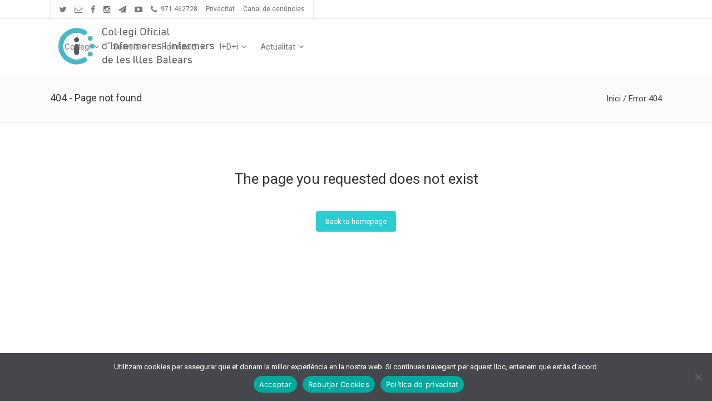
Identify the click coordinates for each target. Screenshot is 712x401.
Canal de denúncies (274, 9)
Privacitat (220, 9)
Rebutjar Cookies (338, 384)
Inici (613, 99)
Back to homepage (356, 221)
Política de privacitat (422, 384)
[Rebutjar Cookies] (698, 377)
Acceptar (275, 384)
